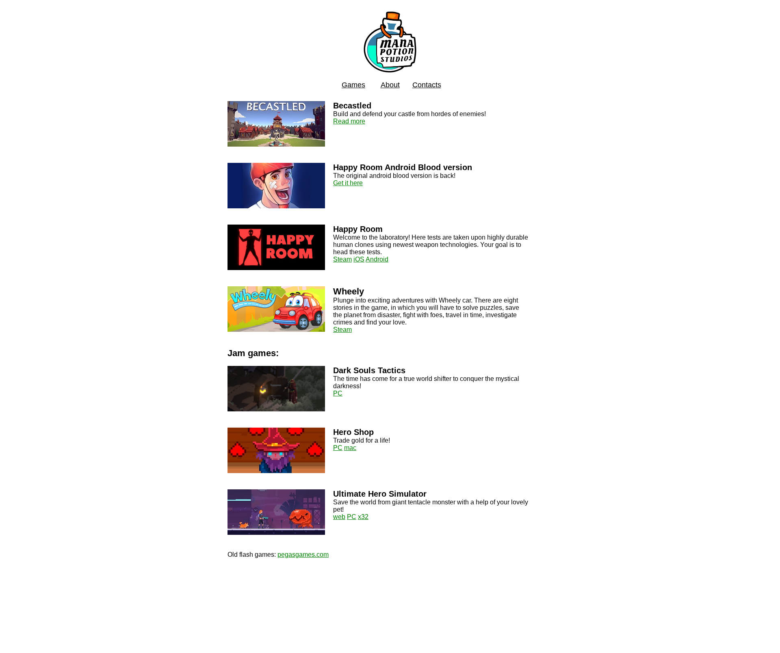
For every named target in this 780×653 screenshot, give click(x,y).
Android (377, 259)
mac (350, 447)
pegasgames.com (303, 554)
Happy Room (358, 229)
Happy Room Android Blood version (402, 167)
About (390, 85)
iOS (358, 259)
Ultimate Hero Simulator (380, 493)
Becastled (352, 105)
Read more (349, 121)
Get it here (348, 182)
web (339, 516)
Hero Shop (353, 432)
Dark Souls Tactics (369, 370)
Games (353, 85)
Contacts (426, 85)
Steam (342, 259)
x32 (363, 516)
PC (337, 393)
